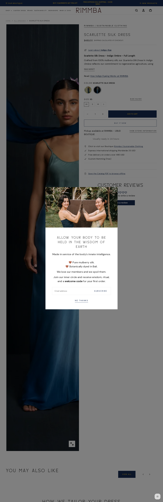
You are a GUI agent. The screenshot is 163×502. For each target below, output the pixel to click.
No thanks (81, 300)
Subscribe (100, 291)
